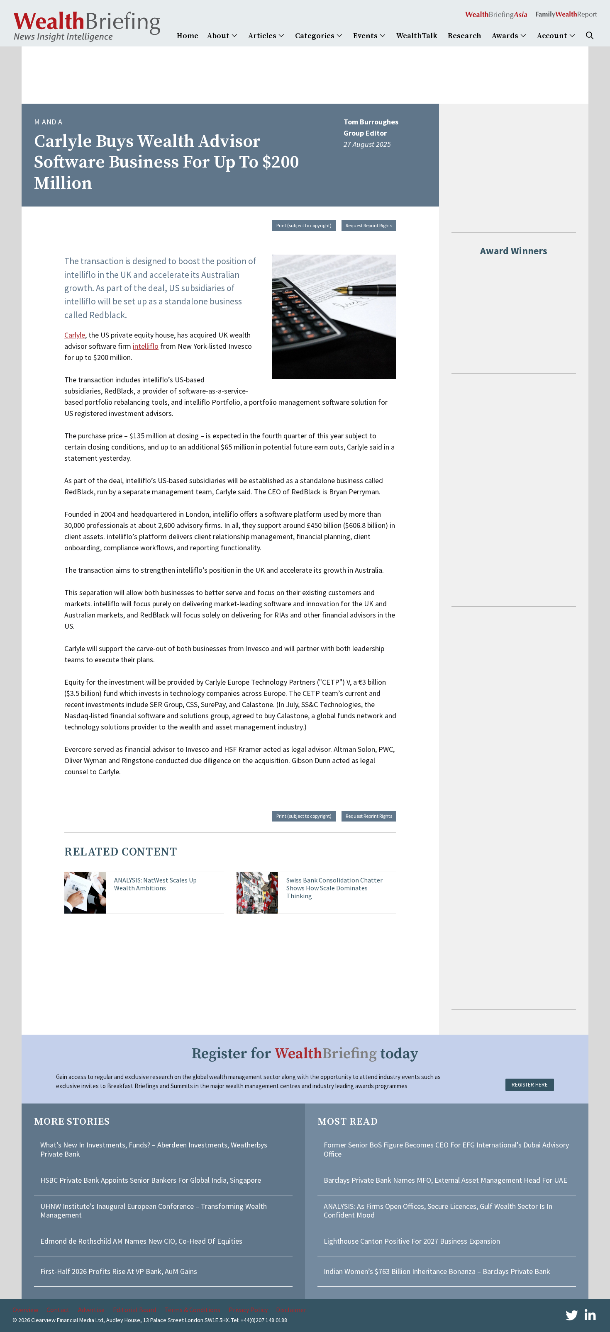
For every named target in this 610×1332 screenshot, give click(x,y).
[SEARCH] (590, 36)
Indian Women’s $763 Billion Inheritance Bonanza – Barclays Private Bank (437, 1271)
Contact (58, 1309)
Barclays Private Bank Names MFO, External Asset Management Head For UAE (445, 1180)
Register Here (530, 1084)
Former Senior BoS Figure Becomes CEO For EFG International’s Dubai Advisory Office (446, 1149)
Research (464, 36)
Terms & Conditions (192, 1309)
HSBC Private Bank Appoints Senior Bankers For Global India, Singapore (150, 1180)
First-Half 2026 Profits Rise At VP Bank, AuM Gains (118, 1271)
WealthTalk (416, 36)
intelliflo (146, 346)
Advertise (91, 1309)
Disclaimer (291, 1309)
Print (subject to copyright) (304, 225)
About (219, 36)
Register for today (305, 1054)
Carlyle (74, 335)
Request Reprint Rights (369, 225)
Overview (25, 1309)
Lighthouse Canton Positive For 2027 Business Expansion (412, 1241)
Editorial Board (134, 1309)
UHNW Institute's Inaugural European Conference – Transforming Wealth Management (153, 1210)
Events (366, 36)
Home (187, 36)
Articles (263, 36)
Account (553, 36)
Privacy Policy (248, 1309)
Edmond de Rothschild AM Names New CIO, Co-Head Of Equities (141, 1241)
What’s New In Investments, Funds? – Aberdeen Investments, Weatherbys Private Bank (153, 1149)
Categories (315, 36)
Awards (506, 36)
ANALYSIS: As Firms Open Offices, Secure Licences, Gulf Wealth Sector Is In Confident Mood (438, 1210)
